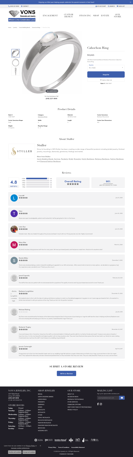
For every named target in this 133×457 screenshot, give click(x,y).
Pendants (64, 159)
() (51, 178)
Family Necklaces (88, 159)
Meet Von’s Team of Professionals (79, 407)
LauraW (21, 195)
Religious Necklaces (102, 159)
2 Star (23, 185)
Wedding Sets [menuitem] (42, 430)
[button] (101, 6)
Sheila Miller (23, 258)
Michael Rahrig (24, 309)
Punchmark (70, 454)
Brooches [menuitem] (41, 428)
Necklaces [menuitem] (41, 412)
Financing (85, 16)
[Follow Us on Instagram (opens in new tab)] (101, 404)
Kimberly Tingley (25, 327)
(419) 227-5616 (51, 98)
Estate (105, 16)
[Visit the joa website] (85, 440)
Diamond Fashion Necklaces (50, 161)
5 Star (23, 178)
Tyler (20, 211)
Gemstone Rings (36, 27)
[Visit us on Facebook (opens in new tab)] (98, 404)
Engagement (50, 16)
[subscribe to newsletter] (122, 398)
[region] (52, 62)
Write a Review (66, 373)
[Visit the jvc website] (95, 440)
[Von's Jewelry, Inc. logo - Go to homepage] (24, 15)
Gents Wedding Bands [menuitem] (45, 396)
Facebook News (73, 396)
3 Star (23, 182)
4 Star (23, 180)
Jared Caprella (24, 275)
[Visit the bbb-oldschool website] (71, 440)
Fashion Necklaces (117, 159)
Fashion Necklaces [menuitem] (44, 423)
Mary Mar (22, 242)
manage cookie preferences (20, 448)
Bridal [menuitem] (40, 394)
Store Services (73, 402)
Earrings (57, 159)
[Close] (130, 2)
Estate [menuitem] (40, 407)
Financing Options (74, 404)
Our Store (117, 16)
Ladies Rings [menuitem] (42, 399)
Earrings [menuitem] (41, 404)
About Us (71, 394)
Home (9, 27)
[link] (13, 6)
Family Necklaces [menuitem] (44, 417)
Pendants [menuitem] (41, 402)
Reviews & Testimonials (76, 399)
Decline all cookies (15, 452)
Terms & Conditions (63, 447)
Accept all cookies (29, 452)
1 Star (23, 187)
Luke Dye (22, 227)
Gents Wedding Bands (24, 27)
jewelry (15, 27)
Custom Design (68, 16)
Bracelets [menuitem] (41, 409)
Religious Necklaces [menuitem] (45, 420)
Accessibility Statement (78, 447)
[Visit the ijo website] (49, 440)
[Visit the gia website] (38, 440)
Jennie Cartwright (25, 346)
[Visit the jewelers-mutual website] (60, 440)
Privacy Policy (73, 409)
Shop (96, 16)
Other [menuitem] (40, 415)
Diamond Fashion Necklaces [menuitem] (48, 425)
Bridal (71, 159)
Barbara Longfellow (26, 291)
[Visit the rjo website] (77, 440)
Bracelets (77, 159)
